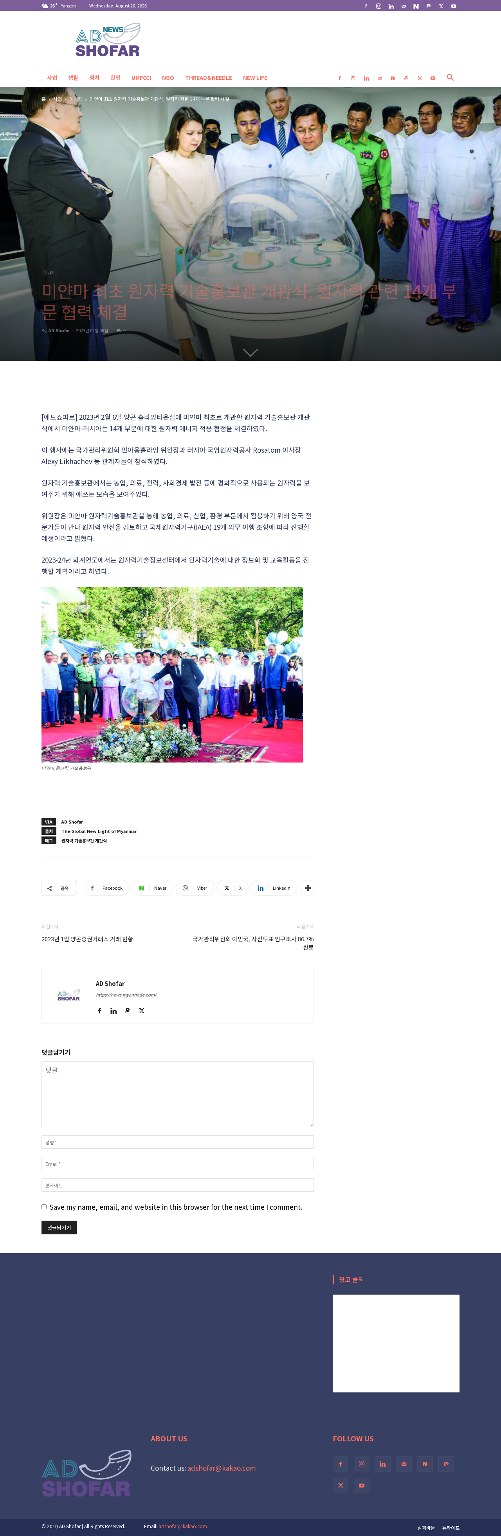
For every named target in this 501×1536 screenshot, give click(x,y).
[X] (441, 5)
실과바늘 (426, 1527)
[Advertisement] (177, 391)
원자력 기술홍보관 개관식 (84, 840)
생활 (73, 77)
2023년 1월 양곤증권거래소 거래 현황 (87, 939)
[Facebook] (366, 5)
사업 (52, 77)
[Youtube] (454, 5)
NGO (168, 77)
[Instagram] (378, 5)
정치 (94, 77)
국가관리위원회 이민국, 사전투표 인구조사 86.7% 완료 (253, 943)
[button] (450, 78)
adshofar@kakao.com (221, 1468)
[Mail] (403, 5)
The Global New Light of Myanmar (99, 831)
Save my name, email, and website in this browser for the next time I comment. (176, 1207)
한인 (115, 77)
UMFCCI (141, 77)
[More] (308, 888)
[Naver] (416, 5)
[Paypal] (428, 5)
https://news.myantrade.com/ (126, 994)
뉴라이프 (451, 1527)
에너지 (75, 98)
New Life (255, 77)
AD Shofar (59, 330)
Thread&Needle (208, 77)
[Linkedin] (391, 5)
